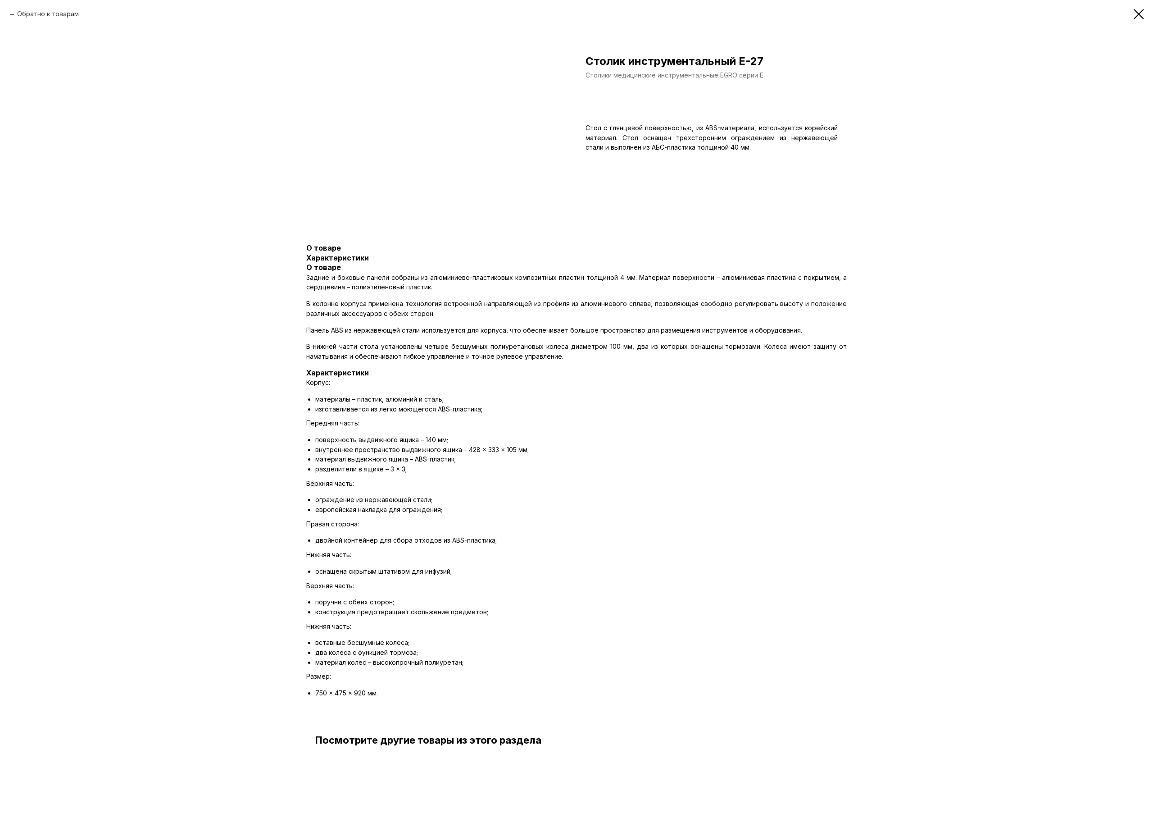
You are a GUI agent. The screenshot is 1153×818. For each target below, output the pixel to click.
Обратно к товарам (48, 14)
